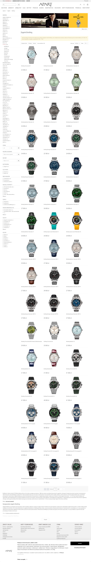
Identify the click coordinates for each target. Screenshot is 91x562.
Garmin (5, 91)
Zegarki (8, 10)
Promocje (30, 43)
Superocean (6, 57)
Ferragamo (6, 83)
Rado (5, 121)
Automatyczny (7, 178)
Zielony (6, 246)
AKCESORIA (58, 8)
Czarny (6, 239)
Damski (6, 171)
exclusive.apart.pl (78, 528)
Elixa (5, 78)
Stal (5, 189)
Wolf (4, 142)
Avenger (5, 48)
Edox (5, 76)
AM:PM (5, 23)
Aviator (5, 31)
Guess (5, 92)
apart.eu (76, 533)
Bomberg (5, 41)
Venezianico (6, 137)
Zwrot (4, 531)
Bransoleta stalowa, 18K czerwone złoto (11, 212)
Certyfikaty (5, 535)
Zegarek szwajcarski (8, 220)
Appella (5, 25)
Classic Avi (6, 51)
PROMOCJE (78, 8)
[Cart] (87, 4)
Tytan (5, 192)
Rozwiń (45, 519)
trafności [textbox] (76, 43)
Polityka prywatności (61, 538)
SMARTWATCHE (49, 8)
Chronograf (7, 221)
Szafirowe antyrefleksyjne (9, 204)
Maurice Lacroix (7, 108)
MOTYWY (29, 8)
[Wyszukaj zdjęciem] (19, 5)
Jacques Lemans (7, 97)
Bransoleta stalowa (8, 209)
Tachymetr (6, 227)
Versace (5, 139)
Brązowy (6, 237)
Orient (5, 113)
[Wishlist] (84, 4)
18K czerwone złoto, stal (9, 186)
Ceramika (6, 188)
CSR (57, 531)
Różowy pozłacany (8, 242)
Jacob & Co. (6, 96)
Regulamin (5, 533)
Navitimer (6, 53)
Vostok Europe (6, 140)
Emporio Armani (7, 80)
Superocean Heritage (8, 59)
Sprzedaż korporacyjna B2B (62, 535)
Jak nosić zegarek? (10, 501)
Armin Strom (6, 26)
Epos (5, 81)
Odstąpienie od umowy (7, 536)
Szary (5, 245)
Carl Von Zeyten (7, 64)
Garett (5, 89)
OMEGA (5, 111)
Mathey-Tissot (6, 107)
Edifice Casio (6, 75)
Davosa (5, 70)
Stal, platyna (7, 191)
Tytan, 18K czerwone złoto (9, 194)
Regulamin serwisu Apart (62, 536)
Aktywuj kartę (23, 530)
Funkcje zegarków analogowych (12, 513)
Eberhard (5, 73)
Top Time (6, 61)
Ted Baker (5, 126)
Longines (5, 104)
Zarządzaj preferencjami (79, 547)
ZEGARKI (41, 8)
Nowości (34, 43)
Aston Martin (6, 28)
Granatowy (6, 240)
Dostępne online (24, 43)
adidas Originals (7, 17)
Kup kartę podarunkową (26, 526)
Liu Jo (5, 102)
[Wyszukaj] (3, 4)
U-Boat (5, 132)
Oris (4, 116)
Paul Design (6, 118)
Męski (6, 173)
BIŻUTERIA (4, 8)
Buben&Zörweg (6, 62)
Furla (4, 86)
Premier (5, 54)
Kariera (58, 533)
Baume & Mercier (7, 38)
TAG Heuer (6, 124)
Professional (7, 56)
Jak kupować (5, 530)
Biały (5, 236)
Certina (5, 67)
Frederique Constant (8, 84)
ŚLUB (24, 8)
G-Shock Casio (7, 88)
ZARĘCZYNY (18, 8)
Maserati (5, 105)
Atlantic (5, 30)
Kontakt (4, 538)
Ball (4, 34)
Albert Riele (6, 20)
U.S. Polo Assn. (7, 134)
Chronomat (6, 49)
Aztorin (5, 33)
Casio (5, 65)
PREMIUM (35, 8)
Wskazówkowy (7, 224)
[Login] (80, 4)
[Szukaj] (19, 148)
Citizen (5, 69)
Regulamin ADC (42, 530)
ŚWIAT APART (86, 8)
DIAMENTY (11, 8)
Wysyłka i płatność (7, 528)
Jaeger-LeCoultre (7, 99)
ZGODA (80, 543)
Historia (58, 530)
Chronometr (7, 225)
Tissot (5, 129)
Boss (5, 42)
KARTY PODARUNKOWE (68, 8)
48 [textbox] (85, 43)
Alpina (5, 22)
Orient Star (5, 115)
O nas (58, 526)
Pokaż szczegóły (21, 559)
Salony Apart (59, 528)
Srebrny (6, 243)
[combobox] (77, 43)
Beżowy (6, 234)
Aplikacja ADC (42, 528)
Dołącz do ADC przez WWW (44, 526)
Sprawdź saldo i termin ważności (28, 528)
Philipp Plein (6, 119)
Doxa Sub (6, 72)
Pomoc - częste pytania (8, 526)
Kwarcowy (6, 180)
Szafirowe (6, 203)
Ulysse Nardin (6, 135)
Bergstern (6, 39)
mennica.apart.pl (78, 526)
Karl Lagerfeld (6, 100)
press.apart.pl (77, 530)
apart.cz (76, 531)
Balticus (5, 36)
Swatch (5, 123)
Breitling (5, 44)
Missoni (5, 110)
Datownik (6, 223)
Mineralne (6, 201)
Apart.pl (4, 10)
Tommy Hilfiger (7, 131)
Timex (5, 127)
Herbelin (5, 94)
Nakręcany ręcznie (8, 181)
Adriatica (5, 18)
